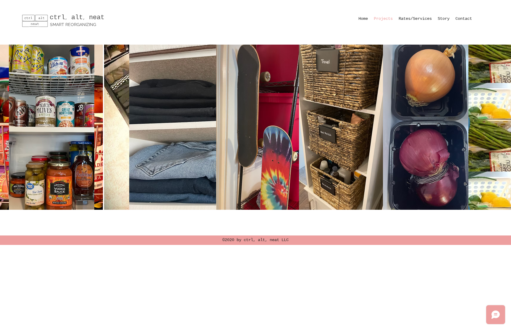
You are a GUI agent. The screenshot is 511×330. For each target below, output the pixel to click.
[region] (51, 127)
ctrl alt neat (77, 17)
